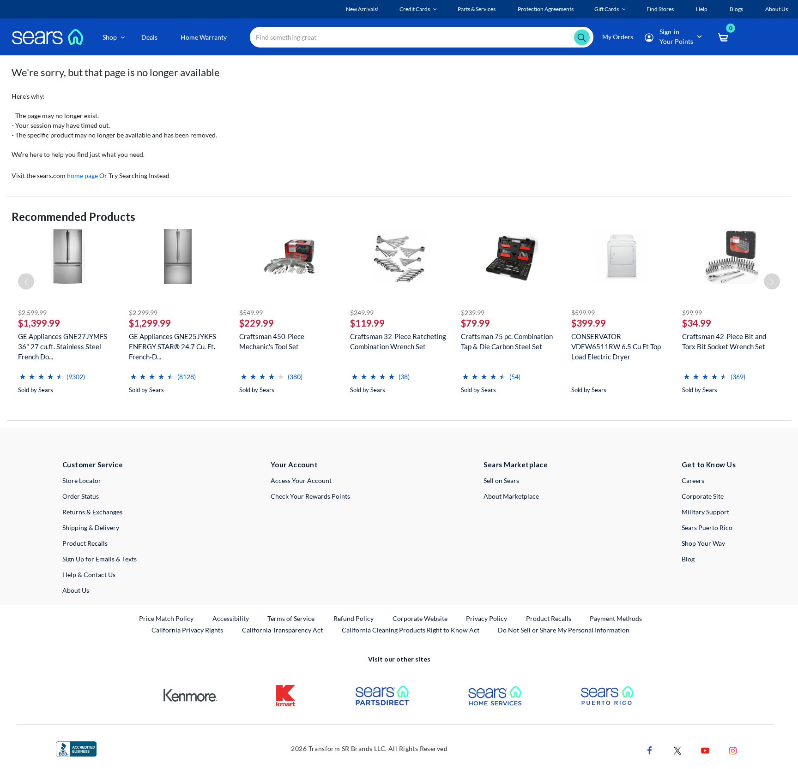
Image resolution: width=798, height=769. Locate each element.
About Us (75, 590)
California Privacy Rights (187, 630)
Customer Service (92, 464)
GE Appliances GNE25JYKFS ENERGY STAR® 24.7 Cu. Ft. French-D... (172, 346)
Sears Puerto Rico (707, 527)
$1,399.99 (39, 322)
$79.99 (475, 322)
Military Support (705, 512)
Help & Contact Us (88, 574)
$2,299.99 (143, 312)
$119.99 (367, 322)
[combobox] (421, 37)
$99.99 (692, 312)
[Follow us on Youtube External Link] (705, 749)
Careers (693, 480)
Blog (688, 559)
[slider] (41, 373)
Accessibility (230, 618)
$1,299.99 (150, 322)
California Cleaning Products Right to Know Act (410, 630)
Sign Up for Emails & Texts (99, 559)
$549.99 (251, 312)
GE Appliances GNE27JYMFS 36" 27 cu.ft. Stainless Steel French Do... (62, 346)
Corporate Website (420, 618)
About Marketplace (511, 496)
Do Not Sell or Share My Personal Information (563, 630)
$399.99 (588, 322)
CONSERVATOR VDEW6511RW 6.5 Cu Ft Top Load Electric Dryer (616, 346)
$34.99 (696, 322)
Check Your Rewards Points (310, 496)
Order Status (80, 496)
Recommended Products (73, 216)
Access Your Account (301, 480)
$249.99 (362, 312)
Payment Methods (616, 618)
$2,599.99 (32, 312)
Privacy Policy (486, 618)
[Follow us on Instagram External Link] (733, 749)
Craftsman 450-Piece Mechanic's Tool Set (271, 341)
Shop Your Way (703, 543)
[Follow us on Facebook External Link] (650, 749)
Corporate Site (703, 496)
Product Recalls (85, 543)
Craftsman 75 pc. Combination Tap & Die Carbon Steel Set (507, 341)
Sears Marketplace (516, 464)
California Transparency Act (282, 630)
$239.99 (472, 312)
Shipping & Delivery (90, 527)
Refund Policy (353, 618)
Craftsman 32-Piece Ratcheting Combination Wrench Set (398, 341)
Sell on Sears (501, 480)
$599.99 (583, 312)
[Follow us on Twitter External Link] (677, 749)
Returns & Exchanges (92, 512)
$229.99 (256, 322)
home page (82, 175)
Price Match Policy (166, 618)
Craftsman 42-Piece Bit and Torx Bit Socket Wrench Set (724, 341)
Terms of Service (290, 618)
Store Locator (81, 480)
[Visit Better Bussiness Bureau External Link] (76, 748)
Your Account (294, 464)
